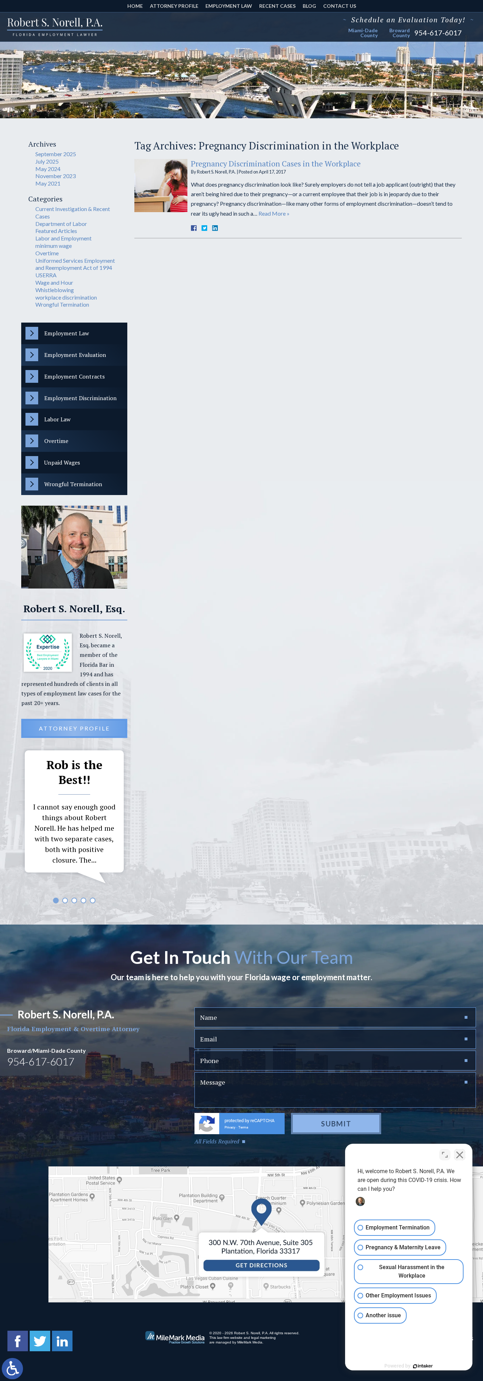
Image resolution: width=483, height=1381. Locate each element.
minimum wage (53, 245)
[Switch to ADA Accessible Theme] (12, 1368)
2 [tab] (65, 900)
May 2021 (47, 183)
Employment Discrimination (80, 398)
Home (135, 6)
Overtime (47, 253)
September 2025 (55, 153)
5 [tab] (92, 900)
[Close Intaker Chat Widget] (459, 1154)
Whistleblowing (54, 289)
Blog (309, 6)
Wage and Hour (54, 282)
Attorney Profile (174, 6)
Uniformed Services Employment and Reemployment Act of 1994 (75, 264)
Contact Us (339, 6)
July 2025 (47, 161)
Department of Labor (61, 223)
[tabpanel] (74, 819)
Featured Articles (56, 230)
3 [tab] (74, 900)
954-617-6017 (438, 32)
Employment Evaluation (75, 355)
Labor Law (57, 419)
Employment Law (228, 6)
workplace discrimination (66, 297)
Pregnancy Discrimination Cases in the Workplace (276, 163)
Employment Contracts (74, 376)
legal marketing (263, 1338)
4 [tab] (83, 900)
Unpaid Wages (62, 462)
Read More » (274, 213)
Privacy (230, 1127)
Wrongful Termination (62, 304)
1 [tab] (56, 900)
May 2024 (47, 168)
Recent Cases (277, 6)
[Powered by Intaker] (422, 1366)
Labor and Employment (63, 238)
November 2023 (55, 175)
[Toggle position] (444, 1154)
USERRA (46, 275)
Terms (243, 1127)
